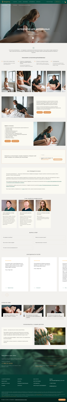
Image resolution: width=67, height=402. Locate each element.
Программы (25, 1)
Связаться (57, 1)
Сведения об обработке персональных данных (9, 396)
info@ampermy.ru (52, 386)
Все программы (37, 381)
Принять (62, 399)
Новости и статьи (6, 383)
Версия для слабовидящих (40, 385)
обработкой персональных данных (21, 399)
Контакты (38, 1)
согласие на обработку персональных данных (46, 159)
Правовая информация (23, 383)
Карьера (19, 381)
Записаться (39, 112)
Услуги (20, 1)
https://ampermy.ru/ (39, 394)
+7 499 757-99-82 (49, 1)
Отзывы (3, 385)
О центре (15, 1)
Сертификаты (32, 1)
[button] (3, 294)
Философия (4, 381)
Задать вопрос (47, 112)
